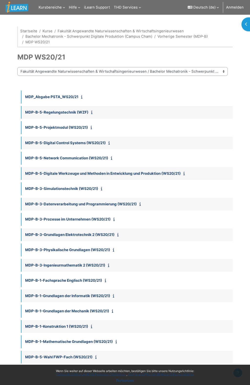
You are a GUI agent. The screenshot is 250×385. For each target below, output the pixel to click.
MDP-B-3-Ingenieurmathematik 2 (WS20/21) (65, 265)
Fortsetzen (125, 380)
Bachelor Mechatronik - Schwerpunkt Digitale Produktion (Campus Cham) (88, 36)
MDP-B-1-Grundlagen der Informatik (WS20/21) (67, 295)
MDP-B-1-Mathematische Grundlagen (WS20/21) (69, 341)
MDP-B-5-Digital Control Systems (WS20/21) (65, 142)
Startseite (28, 31)
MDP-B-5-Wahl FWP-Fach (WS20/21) (59, 357)
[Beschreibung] (83, 97)
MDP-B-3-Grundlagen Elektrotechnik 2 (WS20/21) (70, 234)
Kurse (47, 31)
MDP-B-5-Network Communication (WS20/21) (66, 158)
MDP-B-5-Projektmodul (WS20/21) (56, 127)
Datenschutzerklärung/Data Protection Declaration (91, 374)
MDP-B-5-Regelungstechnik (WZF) (56, 112)
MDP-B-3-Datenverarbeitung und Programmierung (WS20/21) (81, 204)
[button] (203, 7)
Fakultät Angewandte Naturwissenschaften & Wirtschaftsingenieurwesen (121, 31)
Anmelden (235, 7)
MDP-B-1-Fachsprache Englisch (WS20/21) (63, 280)
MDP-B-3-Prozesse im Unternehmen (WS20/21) (68, 219)
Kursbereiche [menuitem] (50, 7)
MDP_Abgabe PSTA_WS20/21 (51, 96)
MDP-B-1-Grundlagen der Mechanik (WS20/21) (67, 311)
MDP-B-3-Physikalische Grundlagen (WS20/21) (67, 249)
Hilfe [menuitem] (73, 7)
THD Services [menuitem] (126, 7)
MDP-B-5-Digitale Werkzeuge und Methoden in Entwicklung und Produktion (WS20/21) (103, 173)
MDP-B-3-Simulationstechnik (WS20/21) (61, 188)
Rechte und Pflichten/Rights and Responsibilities (161, 374)
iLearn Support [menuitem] (97, 7)
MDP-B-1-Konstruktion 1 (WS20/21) (56, 326)
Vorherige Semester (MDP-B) (182, 36)
